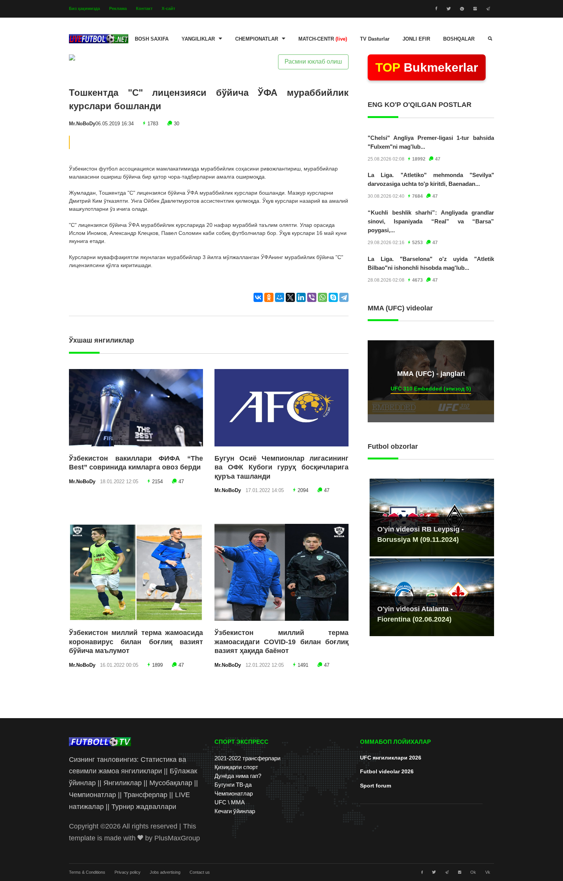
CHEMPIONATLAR (256, 39)
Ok (473, 872)
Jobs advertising (165, 872)
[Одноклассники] (268, 297)
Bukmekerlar (426, 67)
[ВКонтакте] (258, 297)
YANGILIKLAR (198, 39)
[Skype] (333, 297)
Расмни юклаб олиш (313, 61)
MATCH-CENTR (322, 39)
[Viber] (311, 297)
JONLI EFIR (416, 39)
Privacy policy (128, 872)
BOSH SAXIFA (152, 39)
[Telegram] (344, 297)
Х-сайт (168, 8)
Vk (487, 872)
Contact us (200, 872)
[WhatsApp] (322, 297)
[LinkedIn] (301, 297)
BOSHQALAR (459, 39)
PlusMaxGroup (177, 838)
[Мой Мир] (279, 297)
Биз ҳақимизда (84, 8)
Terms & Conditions (87, 872)
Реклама (118, 8)
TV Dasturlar (375, 39)
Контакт (144, 8)
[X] (290, 297)
